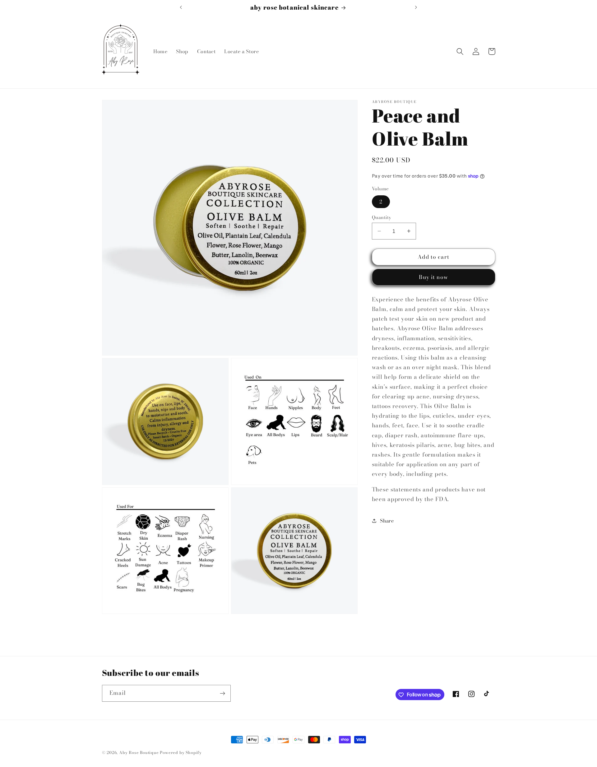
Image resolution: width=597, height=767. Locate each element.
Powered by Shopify (181, 752)
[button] (460, 51)
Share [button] (387, 520)
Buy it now (433, 277)
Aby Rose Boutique (139, 752)
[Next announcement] (416, 7)
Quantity (381, 217)
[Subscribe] (222, 693)
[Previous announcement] (181, 7)
